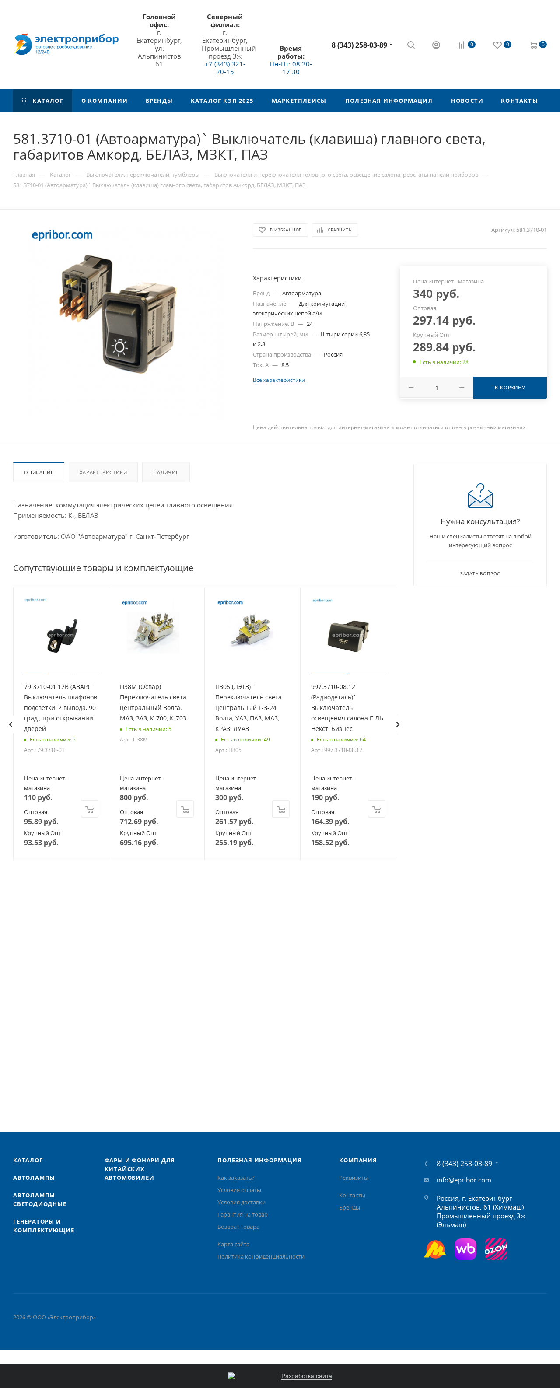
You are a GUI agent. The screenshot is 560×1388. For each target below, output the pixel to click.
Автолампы (34, 1178)
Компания (358, 1160)
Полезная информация (259, 1160)
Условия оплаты (239, 1190)
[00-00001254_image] (125, 322)
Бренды (349, 1207)
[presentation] (10, 724)
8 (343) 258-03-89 (359, 45)
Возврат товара (238, 1227)
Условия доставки (241, 1202)
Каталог (28, 1160)
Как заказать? (236, 1178)
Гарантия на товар (242, 1214)
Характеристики (103, 472)
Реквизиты (353, 1178)
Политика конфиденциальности (260, 1256)
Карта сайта (233, 1244)
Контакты (352, 1195)
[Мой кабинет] (436, 46)
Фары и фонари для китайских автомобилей (140, 1169)
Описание (38, 472)
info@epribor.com (464, 1179)
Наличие (166, 472)
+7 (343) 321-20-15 (225, 67)
